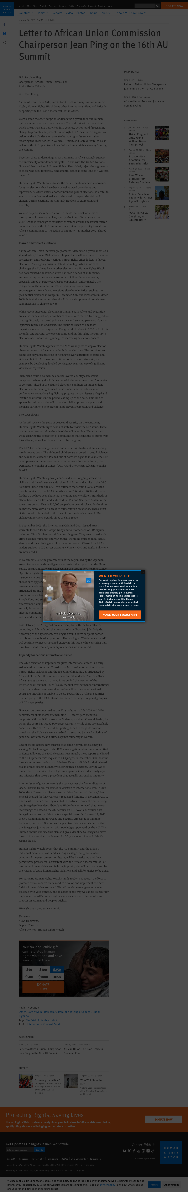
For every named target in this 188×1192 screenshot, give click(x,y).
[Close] (143, 572)
